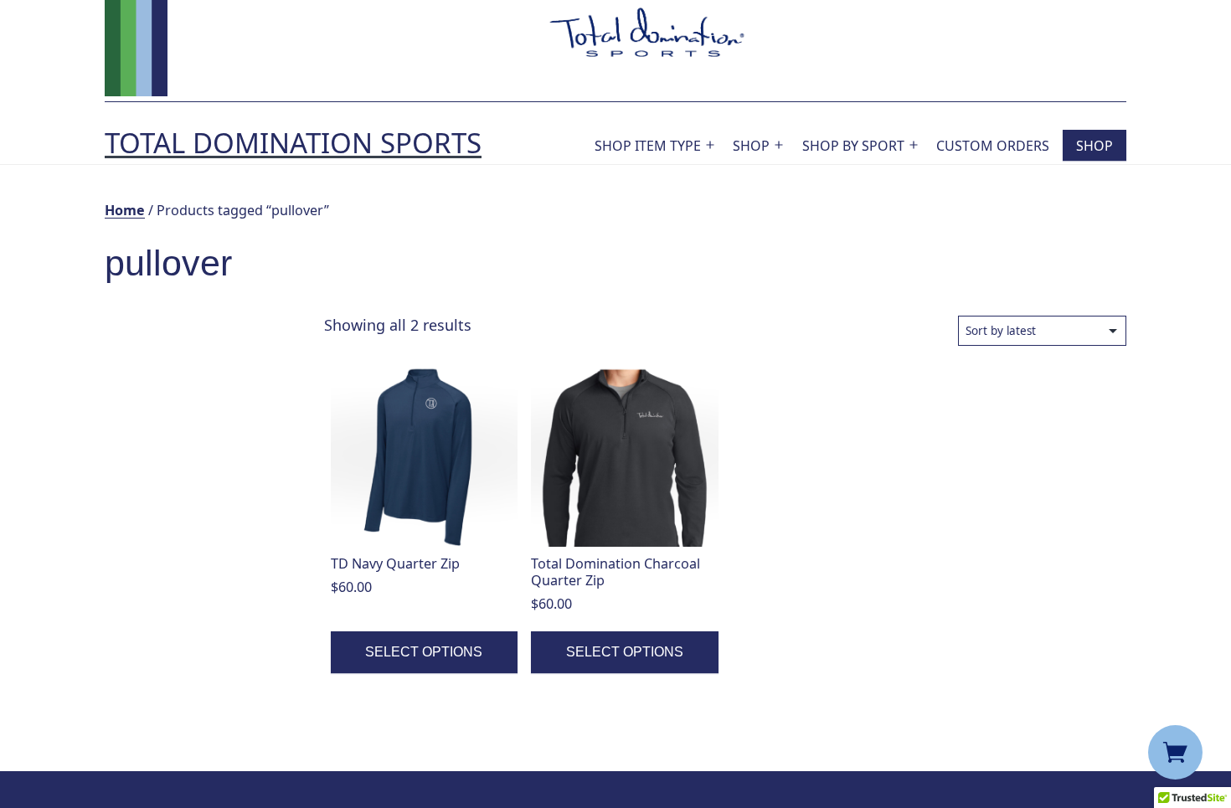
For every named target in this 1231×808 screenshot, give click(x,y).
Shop (751, 145)
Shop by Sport (853, 145)
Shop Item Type (648, 145)
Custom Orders (992, 145)
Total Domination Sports (293, 143)
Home (125, 210)
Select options (423, 651)
